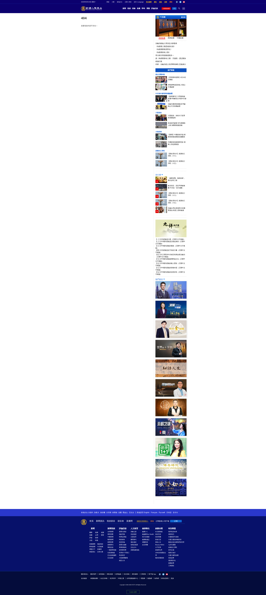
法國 (120, 512)
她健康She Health (148, 534)
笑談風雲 (133, 534)
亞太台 (131, 512)
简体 (130, 2)
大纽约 (90, 512)
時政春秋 (122, 539)
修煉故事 (171, 563)
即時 (143, 8)
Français (154, 512)
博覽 (148, 8)
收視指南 (102, 574)
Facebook (177, 2)
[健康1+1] (171, 456)
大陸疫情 (158, 132)
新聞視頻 (111, 528)
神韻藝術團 (94, 578)
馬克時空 (122, 555)
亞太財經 (110, 558)
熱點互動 (122, 534)
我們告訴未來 (172, 531)
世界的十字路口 (124, 552)
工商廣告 (171, 565)
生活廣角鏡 (159, 531)
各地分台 (119, 2)
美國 (90, 535)
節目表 (183, 17)
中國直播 (180, 38)
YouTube (184, 2)
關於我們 (93, 574)
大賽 (113, 2)
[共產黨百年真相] (171, 416)
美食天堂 (158, 539)
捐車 (165, 2)
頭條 (133, 8)
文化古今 (133, 547)
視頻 (129, 8)
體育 (102, 535)
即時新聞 (92, 546)
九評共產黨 (172, 545)
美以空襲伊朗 (160, 74)
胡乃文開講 (145, 537)
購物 (171, 2)
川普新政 (158, 113)
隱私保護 (110, 574)
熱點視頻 (100, 544)
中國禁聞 (110, 537)
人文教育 (134, 528)
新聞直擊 (110, 542)
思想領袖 (122, 542)
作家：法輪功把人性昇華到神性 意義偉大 (170, 64)
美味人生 (158, 542)
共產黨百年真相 (173, 537)
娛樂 (102, 532)
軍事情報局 (122, 547)
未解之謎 (133, 531)
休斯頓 (114, 512)
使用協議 (118, 574)
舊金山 (125, 512)
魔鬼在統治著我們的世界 (176, 542)
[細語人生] (171, 376)
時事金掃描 (122, 537)
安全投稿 (126, 574)
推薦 (138, 8)
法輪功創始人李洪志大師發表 (166, 43)
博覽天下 (92, 549)
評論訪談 (154, 8)
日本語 (168, 512)
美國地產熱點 (135, 550)
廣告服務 (135, 574)
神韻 (108, 2)
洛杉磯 (102, 512)
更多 (172, 578)
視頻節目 (111, 521)
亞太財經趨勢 (112, 555)
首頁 (91, 521)
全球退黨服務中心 (132, 578)
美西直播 (171, 38)
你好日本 (158, 534)
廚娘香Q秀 (158, 550)
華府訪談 (110, 547)
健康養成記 (145, 539)
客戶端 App (152, 574)
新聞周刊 (110, 545)
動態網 (150, 578)
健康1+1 (145, 531)
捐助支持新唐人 (142, 521)
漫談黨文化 (172, 560)
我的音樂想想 (159, 558)
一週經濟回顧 (112, 550)
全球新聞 (110, 531)
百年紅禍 (171, 550)
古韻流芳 (133, 537)
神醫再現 (145, 542)
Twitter (180, 2)
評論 (90, 537)
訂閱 (176, 521)
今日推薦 (100, 546)
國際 (90, 532)
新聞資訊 (100, 521)
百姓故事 (171, 558)
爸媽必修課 (134, 545)
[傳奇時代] (171, 476)
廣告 (155, 2)
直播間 (129, 521)
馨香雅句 (133, 539)
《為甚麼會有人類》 (162, 52)
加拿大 (96, 512)
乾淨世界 (113, 578)
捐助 (160, 2)
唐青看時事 (122, 550)
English (146, 512)
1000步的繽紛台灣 (160, 554)
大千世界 (158, 547)
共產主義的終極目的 (174, 539)
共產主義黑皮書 (173, 555)
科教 (96, 540)
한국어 (175, 512)
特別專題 (172, 528)
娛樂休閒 (159, 528)
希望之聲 (121, 578)
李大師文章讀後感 (164, 55)
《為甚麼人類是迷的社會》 (165, 46)
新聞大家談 (122, 531)
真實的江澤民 (160, 151)
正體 (126, 2)
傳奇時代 (171, 534)
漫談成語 (133, 542)
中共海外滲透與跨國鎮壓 (164, 93)
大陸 (90, 540)
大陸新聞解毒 (123, 558)
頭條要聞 (92, 544)
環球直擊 (110, 534)
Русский (162, 512)
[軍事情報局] (171, 396)
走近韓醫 (145, 545)
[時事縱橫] (171, 298)
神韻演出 (92, 552)
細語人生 (122, 560)
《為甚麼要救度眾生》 (163, 49)
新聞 (124, 8)
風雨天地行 (172, 552)
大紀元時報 (103, 578)
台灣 (96, 535)
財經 (96, 537)
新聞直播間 (166, 8)
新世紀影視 (165, 578)
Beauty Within (159, 545)
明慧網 (143, 578)
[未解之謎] (171, 435)
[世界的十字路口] (171, 357)
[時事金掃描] (171, 337)
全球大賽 (100, 552)
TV (174, 8)
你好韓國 (158, 537)
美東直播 (162, 38)
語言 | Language (139, 2)
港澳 (96, 532)
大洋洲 (108, 512)
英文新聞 (148, 2)
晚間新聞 (110, 539)
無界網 (156, 578)
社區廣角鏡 (111, 552)
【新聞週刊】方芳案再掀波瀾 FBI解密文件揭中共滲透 (177, 98)
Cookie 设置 (133, 592)
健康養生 (146, 528)
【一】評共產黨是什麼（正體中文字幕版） (170, 239)
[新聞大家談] (171, 318)
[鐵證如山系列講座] (171, 495)
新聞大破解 (122, 545)
